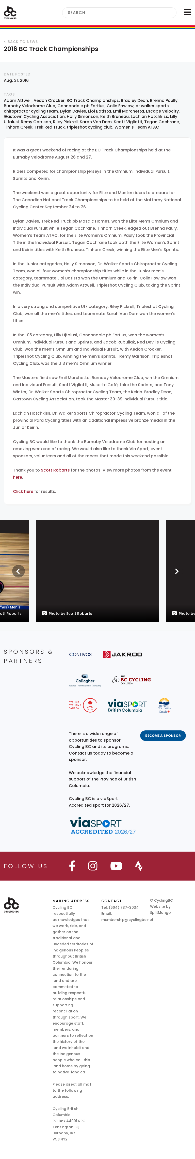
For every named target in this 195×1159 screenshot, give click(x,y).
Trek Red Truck (50, 127)
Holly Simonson (82, 116)
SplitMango (160, 912)
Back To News (23, 41)
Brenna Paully (163, 100)
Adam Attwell (17, 100)
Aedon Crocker (49, 100)
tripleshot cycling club (89, 127)
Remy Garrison (36, 122)
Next (176, 571)
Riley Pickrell (65, 122)
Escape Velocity (162, 111)
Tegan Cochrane (161, 122)
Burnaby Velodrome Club (29, 106)
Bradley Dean (134, 100)
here (17, 477)
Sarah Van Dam (96, 122)
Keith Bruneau (114, 116)
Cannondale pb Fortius (81, 106)
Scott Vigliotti (128, 122)
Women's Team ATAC (137, 127)
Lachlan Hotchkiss (149, 116)
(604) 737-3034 (124, 907)
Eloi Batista (99, 111)
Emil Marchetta (128, 111)
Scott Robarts (55, 470)
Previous (18, 571)
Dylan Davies (73, 111)
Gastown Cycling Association (34, 116)
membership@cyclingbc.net (127, 919)
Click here (23, 491)
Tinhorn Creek (18, 127)
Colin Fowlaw (120, 106)
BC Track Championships (93, 100)
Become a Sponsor (163, 735)
